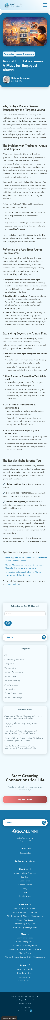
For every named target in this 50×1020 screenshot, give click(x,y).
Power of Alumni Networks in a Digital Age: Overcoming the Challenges (24, 739)
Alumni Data (10, 676)
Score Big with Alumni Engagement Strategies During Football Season (20, 732)
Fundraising (9, 689)
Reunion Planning (12, 680)
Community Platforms (14, 659)
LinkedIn (31, 861)
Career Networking (13, 693)
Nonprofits (9, 663)
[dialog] (9, 1018)
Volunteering (10, 668)
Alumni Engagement (13, 672)
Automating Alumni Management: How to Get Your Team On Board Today (23, 717)
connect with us (12, 584)
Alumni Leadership (13, 697)
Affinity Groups (11, 685)
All (5, 655)
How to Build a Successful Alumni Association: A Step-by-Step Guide (20, 747)
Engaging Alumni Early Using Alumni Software (21, 724)
